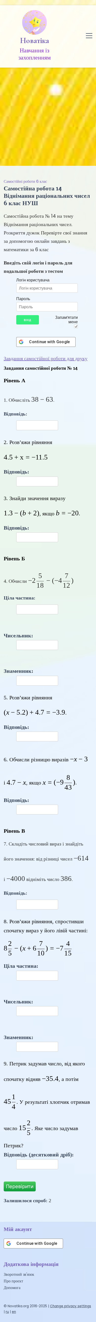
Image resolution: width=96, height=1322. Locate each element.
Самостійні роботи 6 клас (25, 181)
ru (7, 1311)
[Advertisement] (48, 115)
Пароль (23, 298)
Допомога (12, 1288)
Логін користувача (32, 280)
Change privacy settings (70, 1306)
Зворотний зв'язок (19, 1274)
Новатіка (34, 41)
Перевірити (19, 1186)
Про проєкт (13, 1281)
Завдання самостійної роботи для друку (45, 358)
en (14, 1311)
